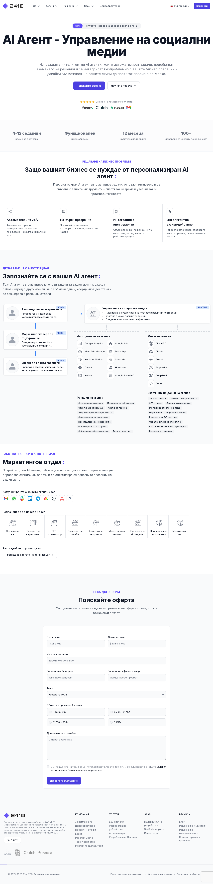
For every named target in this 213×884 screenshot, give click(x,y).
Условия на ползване (160, 874)
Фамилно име (116, 637)
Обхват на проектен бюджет (64, 705)
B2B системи (116, 821)
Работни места (84, 837)
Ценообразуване (85, 825)
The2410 (28, 874)
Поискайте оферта (89, 85)
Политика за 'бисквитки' (191, 874)
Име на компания (57, 654)
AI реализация (117, 833)
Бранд (79, 833)
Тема (50, 688)
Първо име (53, 637)
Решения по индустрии (192, 825)
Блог (182, 821)
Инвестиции (151, 833)
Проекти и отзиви (85, 829)
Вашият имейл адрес (60, 671)
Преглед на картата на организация (27, 554)
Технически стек (85, 841)
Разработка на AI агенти (123, 837)
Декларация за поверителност (85, 770)
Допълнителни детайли (61, 733)
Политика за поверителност (126, 874)
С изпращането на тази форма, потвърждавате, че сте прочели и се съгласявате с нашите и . (108, 768)
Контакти (202, 6)
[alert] (106, 26)
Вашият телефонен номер (124, 671)
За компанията (83, 821)
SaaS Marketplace (154, 829)
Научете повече (121, 85)
